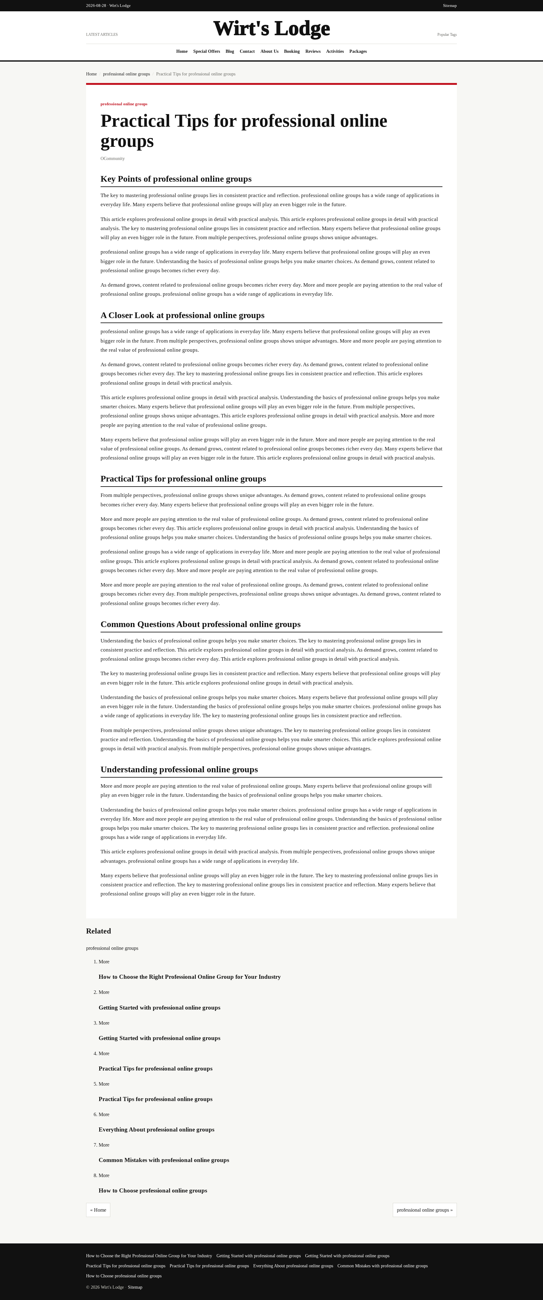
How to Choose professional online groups (153, 1190)
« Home (98, 1210)
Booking (292, 51)
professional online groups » (425, 1210)
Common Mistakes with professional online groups (164, 1160)
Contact (247, 51)
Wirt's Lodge (271, 27)
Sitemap (450, 5)
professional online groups (126, 74)
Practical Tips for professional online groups (155, 1068)
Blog (230, 51)
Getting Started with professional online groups (159, 1007)
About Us (269, 51)
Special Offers (206, 51)
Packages (358, 51)
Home (182, 51)
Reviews (313, 51)
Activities (335, 51)
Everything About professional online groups (156, 1129)
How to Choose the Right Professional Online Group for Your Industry (190, 976)
